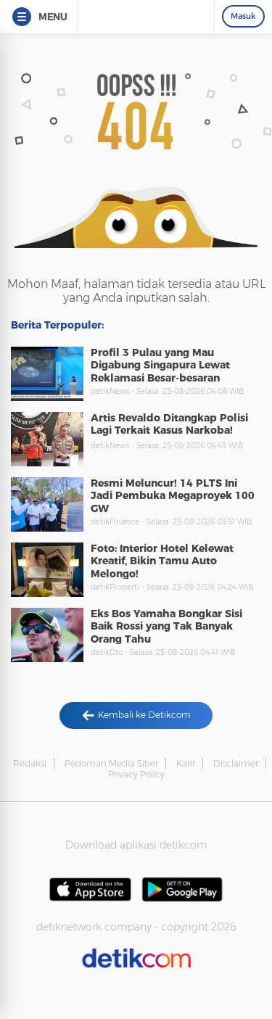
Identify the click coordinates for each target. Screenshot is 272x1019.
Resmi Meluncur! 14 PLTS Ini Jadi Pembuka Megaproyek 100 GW (173, 496)
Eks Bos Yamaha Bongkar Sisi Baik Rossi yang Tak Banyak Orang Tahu (166, 626)
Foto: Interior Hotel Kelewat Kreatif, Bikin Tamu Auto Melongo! (162, 561)
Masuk (243, 16)
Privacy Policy (136, 774)
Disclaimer (235, 763)
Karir (185, 763)
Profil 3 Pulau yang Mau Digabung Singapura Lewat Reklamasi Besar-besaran (160, 365)
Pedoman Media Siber (111, 763)
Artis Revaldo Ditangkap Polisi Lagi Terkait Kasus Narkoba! (169, 424)
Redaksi (29, 763)
